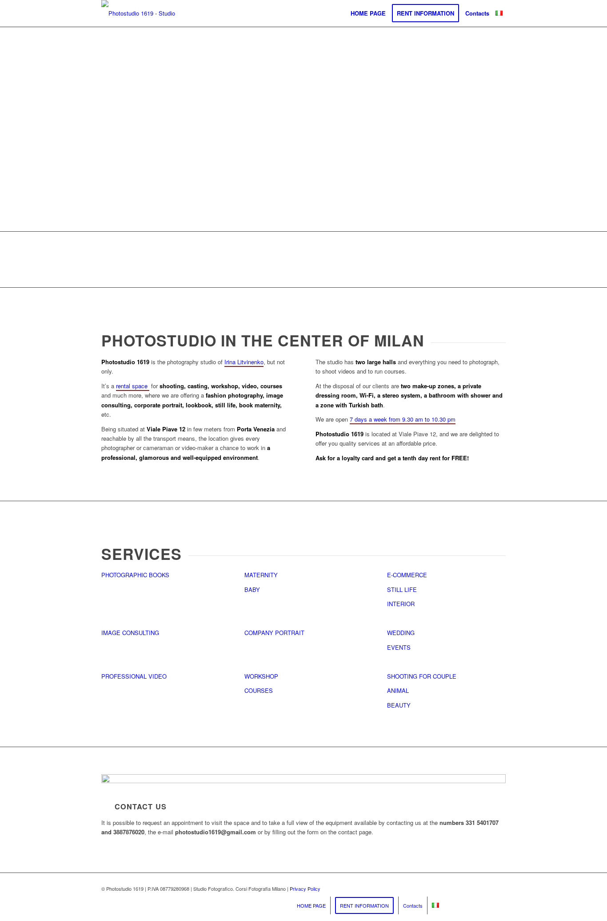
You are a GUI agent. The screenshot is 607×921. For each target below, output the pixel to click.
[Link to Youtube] (472, 890)
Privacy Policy (305, 888)
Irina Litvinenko (244, 362)
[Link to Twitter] (459, 890)
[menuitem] (368, 13)
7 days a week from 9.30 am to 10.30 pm (402, 419)
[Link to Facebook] (485, 890)
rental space (132, 386)
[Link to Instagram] (499, 890)
